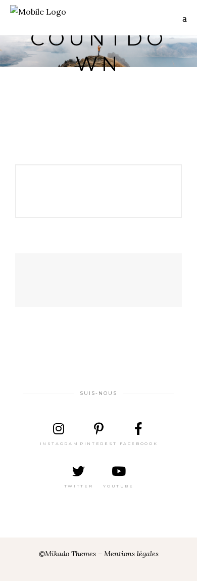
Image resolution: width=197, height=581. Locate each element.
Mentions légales (131, 553)
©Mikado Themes (67, 553)
